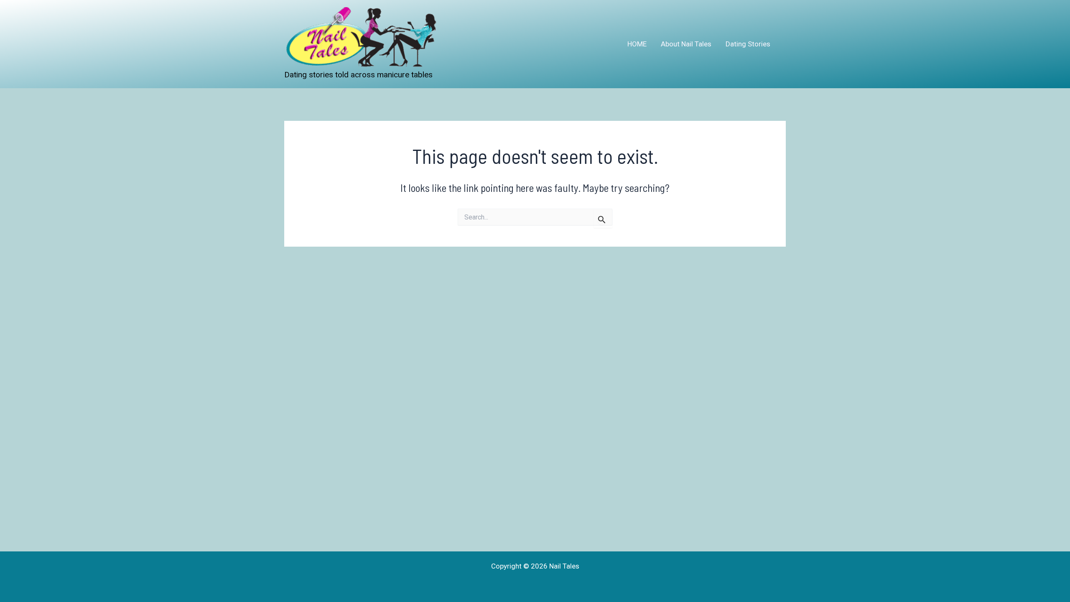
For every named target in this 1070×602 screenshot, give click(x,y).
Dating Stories (748, 44)
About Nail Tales (686, 44)
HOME (637, 44)
